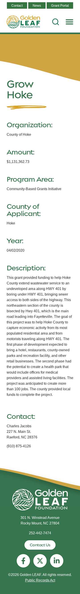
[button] (69, 22)
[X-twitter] (40, 560)
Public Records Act (40, 580)
